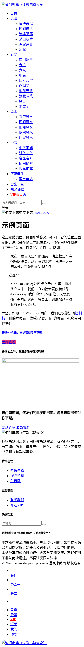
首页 (13, 610)
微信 (13, 576)
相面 (22, 75)
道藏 (22, 49)
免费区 (15, 481)
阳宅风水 (26, 127)
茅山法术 (26, 39)
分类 (13, 615)
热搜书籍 (17, 470)
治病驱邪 (26, 34)
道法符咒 (26, 23)
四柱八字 (26, 80)
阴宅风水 (26, 132)
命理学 (24, 86)
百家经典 (26, 44)
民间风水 (26, 122)
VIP (13, 619)
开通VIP (16, 505)
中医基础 (26, 148)
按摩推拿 (26, 168)
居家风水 (26, 137)
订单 (13, 624)
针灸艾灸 (26, 153)
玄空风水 (26, 117)
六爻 (22, 70)
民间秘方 (26, 163)
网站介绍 (9, 428)
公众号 (15, 585)
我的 (13, 629)
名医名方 (26, 158)
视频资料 (17, 476)
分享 (13, 594)
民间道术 (26, 29)
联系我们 (23, 428)
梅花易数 (26, 91)
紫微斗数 (26, 96)
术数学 (24, 106)
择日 (22, 101)
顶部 (13, 634)
